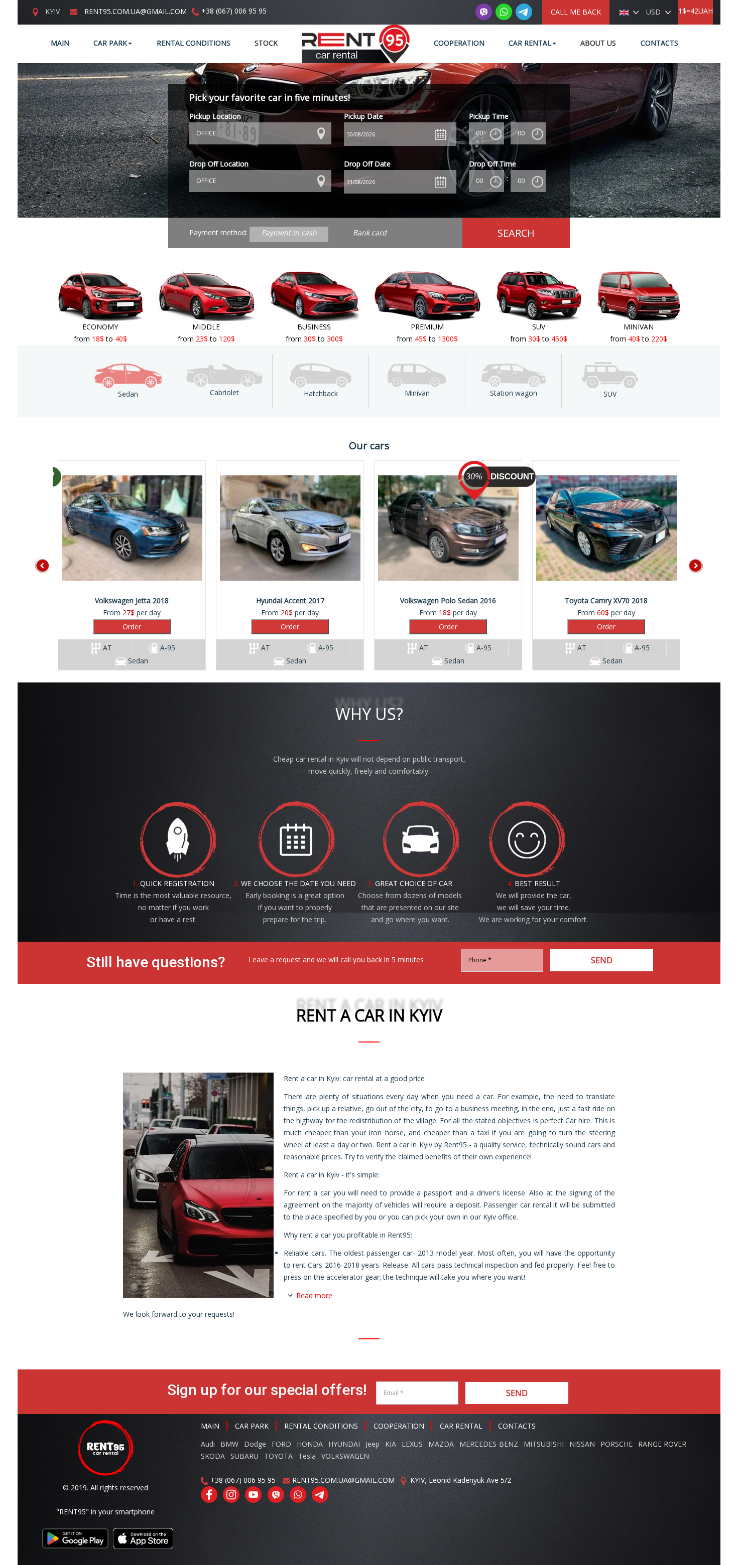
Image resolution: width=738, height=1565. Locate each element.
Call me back (576, 12)
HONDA (310, 1444)
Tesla (307, 1456)
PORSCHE (616, 1444)
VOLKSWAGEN (345, 1456)
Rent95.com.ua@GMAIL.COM (135, 11)
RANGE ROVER (662, 1444)
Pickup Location (215, 116)
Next (688, 565)
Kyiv (52, 11)
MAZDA (441, 1444)
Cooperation (459, 43)
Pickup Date (363, 116)
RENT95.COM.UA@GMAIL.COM (343, 1480)
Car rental (530, 43)
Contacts (659, 43)
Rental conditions (193, 43)
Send (601, 960)
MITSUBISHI (544, 1444)
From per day (135, 630)
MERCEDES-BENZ (488, 1444)
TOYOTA (278, 1456)
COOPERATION (399, 1426)
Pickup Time (489, 116)
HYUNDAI (344, 1444)
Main (60, 43)
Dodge (256, 1444)
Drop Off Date (367, 163)
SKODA (213, 1456)
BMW (229, 1444)
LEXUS (412, 1444)
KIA (390, 1444)
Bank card (370, 232)
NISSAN (582, 1444)
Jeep (372, 1444)
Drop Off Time (492, 163)
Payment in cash (289, 232)
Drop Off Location (219, 163)
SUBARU (244, 1456)
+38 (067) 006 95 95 (234, 11)
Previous (50, 565)
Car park (110, 43)
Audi (208, 1444)
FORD (281, 1444)
